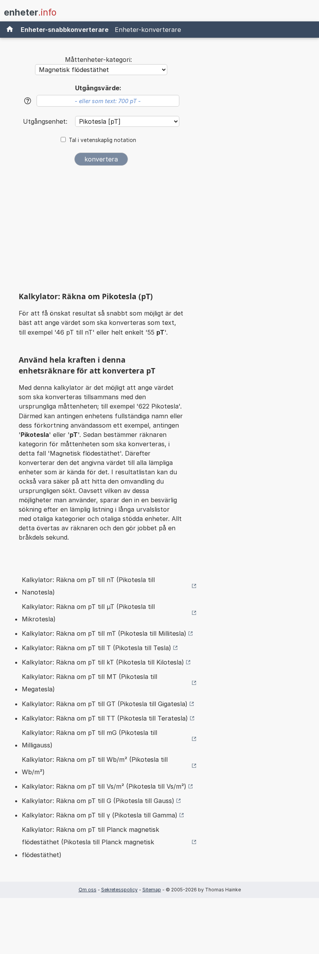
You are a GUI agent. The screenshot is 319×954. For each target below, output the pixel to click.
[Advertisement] (101, 231)
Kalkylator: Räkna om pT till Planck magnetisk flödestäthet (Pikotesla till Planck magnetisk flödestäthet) (90, 842)
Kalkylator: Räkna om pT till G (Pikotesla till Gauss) (98, 801)
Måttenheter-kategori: (98, 59)
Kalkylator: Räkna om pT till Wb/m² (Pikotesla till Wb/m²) (95, 766)
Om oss (87, 890)
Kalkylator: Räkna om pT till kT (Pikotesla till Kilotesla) (103, 662)
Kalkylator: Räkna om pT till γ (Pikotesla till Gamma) (99, 815)
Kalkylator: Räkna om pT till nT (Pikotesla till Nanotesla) (88, 586)
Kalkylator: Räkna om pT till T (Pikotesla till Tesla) (96, 648)
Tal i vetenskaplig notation (102, 140)
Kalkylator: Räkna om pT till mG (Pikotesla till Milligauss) (89, 739)
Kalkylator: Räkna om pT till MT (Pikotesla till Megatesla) (89, 683)
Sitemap (151, 890)
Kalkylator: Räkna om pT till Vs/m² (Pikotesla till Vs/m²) (104, 786)
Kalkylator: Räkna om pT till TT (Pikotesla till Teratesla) (105, 718)
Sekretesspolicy (119, 890)
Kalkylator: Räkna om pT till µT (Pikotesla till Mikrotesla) (88, 613)
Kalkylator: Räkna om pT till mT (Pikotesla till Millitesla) (104, 633)
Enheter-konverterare (148, 29)
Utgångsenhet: (46, 121)
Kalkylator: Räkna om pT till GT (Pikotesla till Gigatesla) (105, 704)
